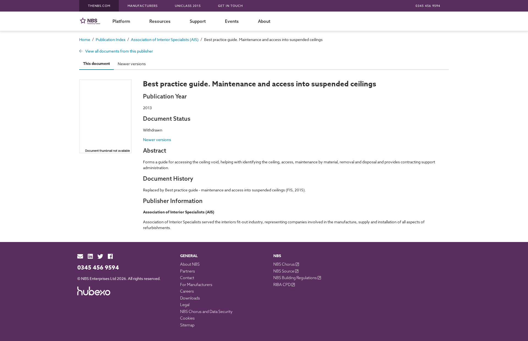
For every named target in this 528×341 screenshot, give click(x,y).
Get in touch (230, 6)
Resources (159, 21)
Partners (187, 271)
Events (232, 21)
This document (96, 64)
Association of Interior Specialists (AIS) (165, 39)
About (264, 21)
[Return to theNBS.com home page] (91, 21)
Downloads (190, 298)
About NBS (190, 264)
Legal (184, 304)
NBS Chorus (284, 264)
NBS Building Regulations (295, 277)
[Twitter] (100, 256)
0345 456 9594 (428, 6)
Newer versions (132, 63)
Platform (121, 21)
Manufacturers (143, 6)
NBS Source (284, 271)
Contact (187, 277)
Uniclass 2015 (188, 6)
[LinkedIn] (90, 256)
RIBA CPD (282, 284)
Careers (187, 291)
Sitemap (187, 325)
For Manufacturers (196, 284)
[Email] (80, 256)
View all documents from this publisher (118, 51)
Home (84, 39)
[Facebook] (110, 256)
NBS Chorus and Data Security (206, 311)
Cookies (187, 318)
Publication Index (110, 39)
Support (198, 21)
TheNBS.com (99, 6)
